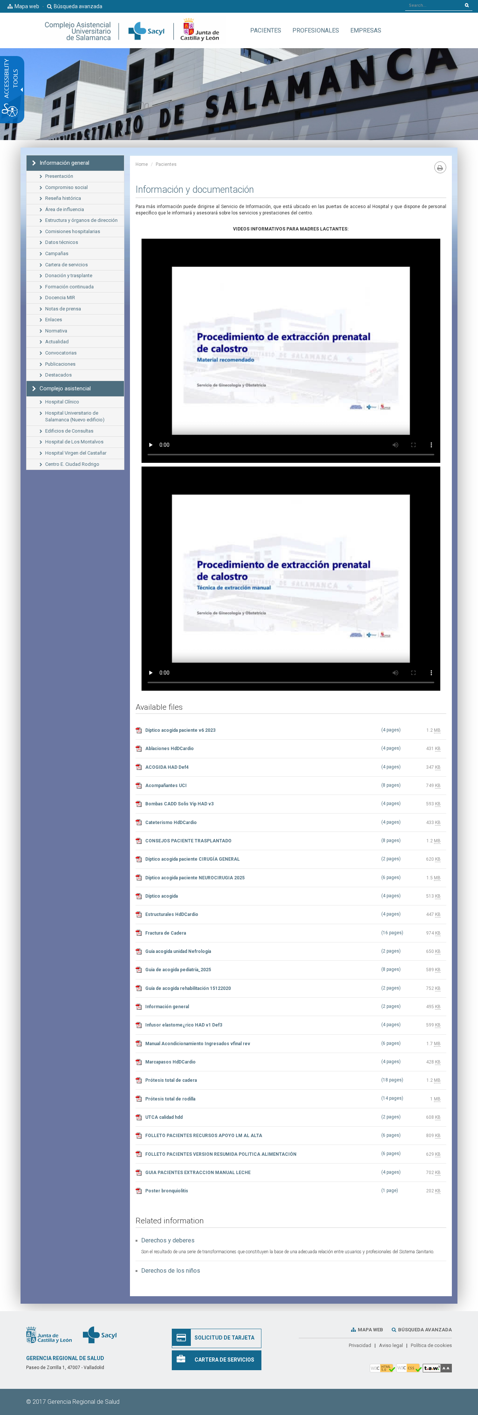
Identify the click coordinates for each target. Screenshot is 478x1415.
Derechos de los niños (170, 1270)
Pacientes (166, 164)
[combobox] (433, 5)
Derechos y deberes (168, 1240)
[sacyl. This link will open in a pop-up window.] (100, 1334)
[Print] (440, 167)
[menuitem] (266, 30)
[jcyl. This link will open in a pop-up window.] (49, 1334)
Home (142, 164)
